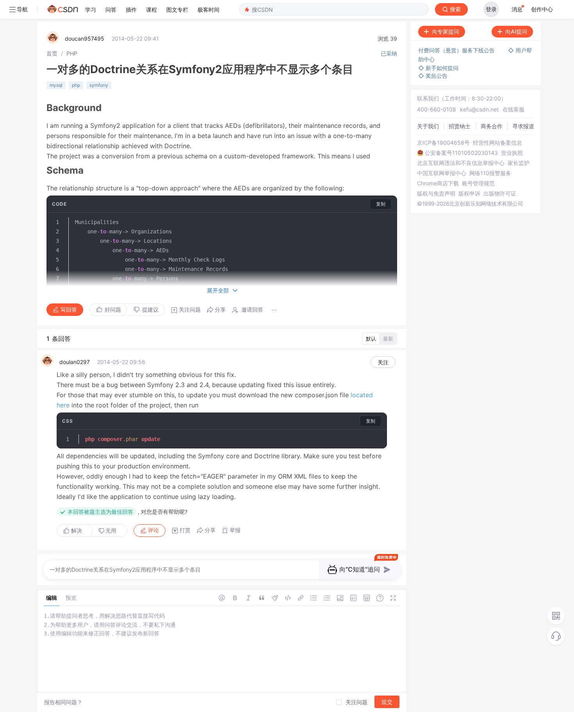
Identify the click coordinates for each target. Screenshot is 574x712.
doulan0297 (74, 362)
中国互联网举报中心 (441, 173)
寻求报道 (523, 126)
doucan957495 (84, 38)
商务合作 (492, 126)
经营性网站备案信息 (497, 143)
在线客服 (513, 109)
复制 (380, 204)
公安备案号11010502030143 (461, 153)
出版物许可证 (499, 193)
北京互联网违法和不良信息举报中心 (460, 163)
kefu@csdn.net (479, 109)
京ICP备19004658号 (443, 143)
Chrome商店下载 (438, 183)
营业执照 (512, 153)
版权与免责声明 (436, 193)
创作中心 (542, 9)
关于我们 (428, 126)
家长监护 (518, 163)
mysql (56, 85)
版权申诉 (469, 193)
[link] (51, 53)
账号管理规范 (478, 183)
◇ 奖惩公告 (432, 75)
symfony (98, 85)
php (76, 85)
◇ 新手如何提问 (438, 68)
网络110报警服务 (490, 173)
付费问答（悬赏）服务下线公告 (457, 50)
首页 (51, 53)
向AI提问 (516, 31)
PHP (71, 53)
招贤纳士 (460, 126)
